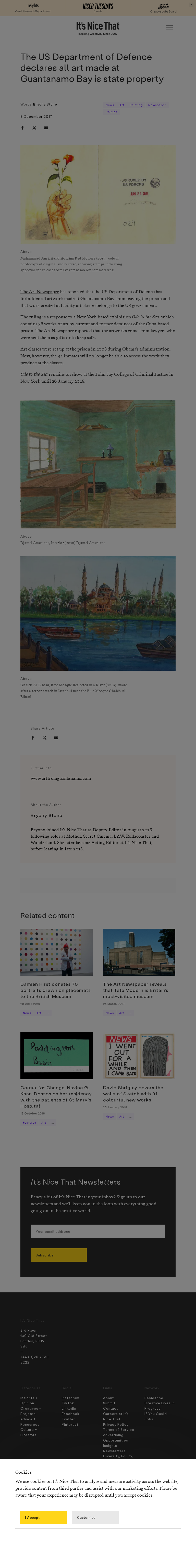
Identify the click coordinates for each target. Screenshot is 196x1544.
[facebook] (22, 128)
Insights (110, 1445)
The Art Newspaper (39, 292)
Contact (110, 1408)
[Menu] (169, 28)
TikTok (68, 1403)
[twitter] (34, 128)
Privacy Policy (116, 1424)
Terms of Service (118, 1429)
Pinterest (70, 1424)
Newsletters (114, 1451)
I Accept (32, 1517)
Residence (153, 1398)
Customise (86, 1517)
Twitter (68, 1419)
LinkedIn (69, 1408)
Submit (109, 1403)
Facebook (70, 1414)
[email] (46, 128)
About (108, 1398)
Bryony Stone (45, 104)
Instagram (70, 1398)
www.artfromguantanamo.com (61, 778)
